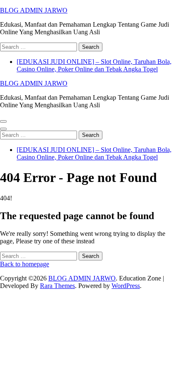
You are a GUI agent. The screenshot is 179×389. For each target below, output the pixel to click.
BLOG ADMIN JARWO (33, 10)
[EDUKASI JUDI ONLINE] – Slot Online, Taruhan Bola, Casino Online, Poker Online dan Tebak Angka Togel (94, 65)
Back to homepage (24, 264)
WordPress (126, 285)
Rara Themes (57, 285)
